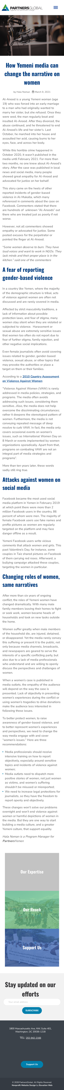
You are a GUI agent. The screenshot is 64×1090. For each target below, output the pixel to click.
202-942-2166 (33, 1037)
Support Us (32, 1064)
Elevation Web (45, 1085)
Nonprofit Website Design (24, 1085)
